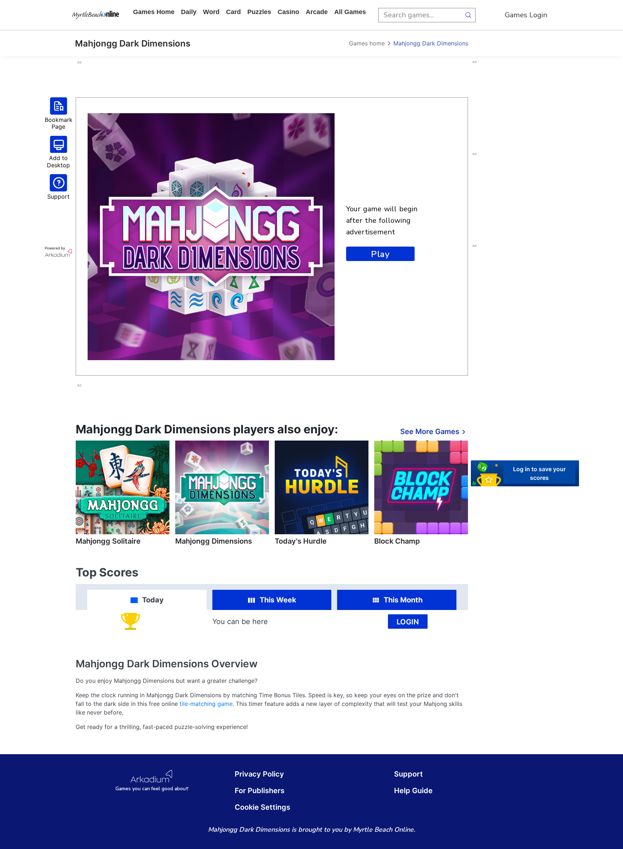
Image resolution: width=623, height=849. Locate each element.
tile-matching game (206, 703)
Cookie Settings (262, 807)
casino (288, 12)
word (211, 12)
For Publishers (259, 790)
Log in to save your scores (539, 473)
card (233, 12)
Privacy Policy (259, 774)
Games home (153, 12)
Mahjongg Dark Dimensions (430, 43)
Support (408, 774)
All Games (350, 12)
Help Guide (413, 790)
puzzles (259, 12)
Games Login (526, 15)
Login (408, 622)
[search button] (468, 15)
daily (188, 12)
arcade (317, 12)
